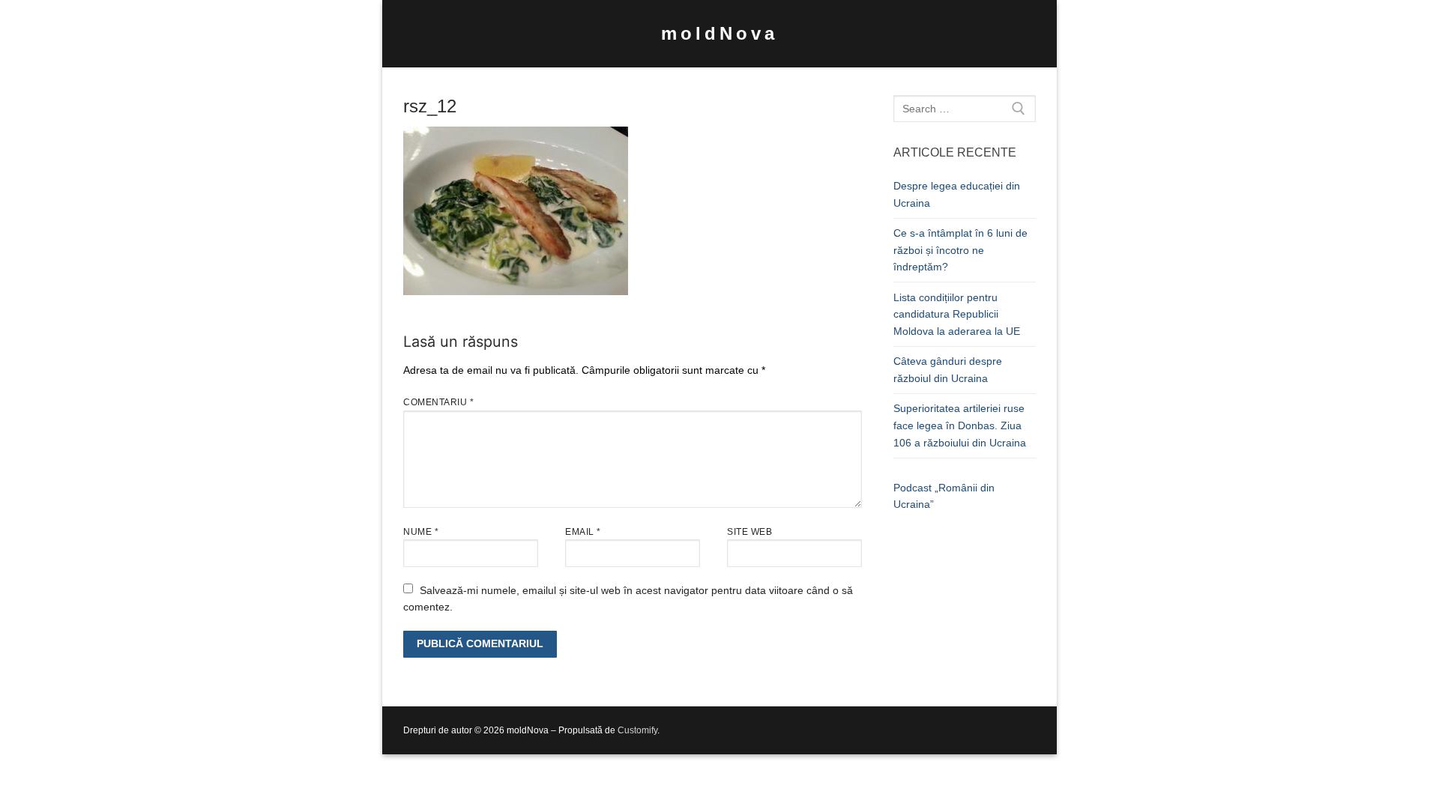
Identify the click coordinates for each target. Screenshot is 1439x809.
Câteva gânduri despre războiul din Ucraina (947, 369)
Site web (749, 532)
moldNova (719, 33)
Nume (420, 532)
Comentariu (438, 402)
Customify (637, 730)
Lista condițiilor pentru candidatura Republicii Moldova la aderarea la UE (956, 314)
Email (583, 532)
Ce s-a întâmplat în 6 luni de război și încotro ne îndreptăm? (960, 250)
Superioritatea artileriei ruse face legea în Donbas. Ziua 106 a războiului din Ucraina (959, 425)
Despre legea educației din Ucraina (956, 194)
